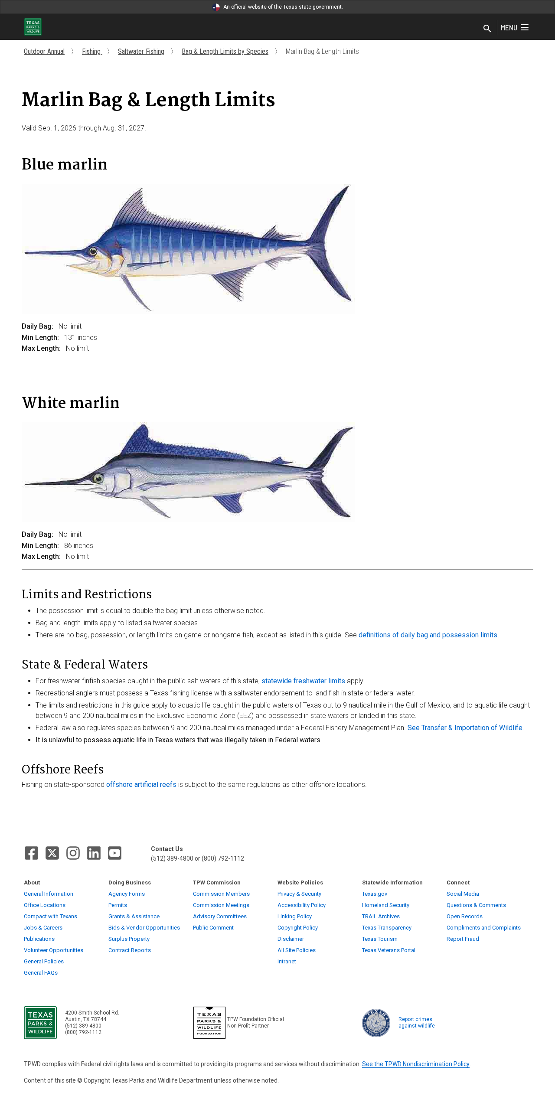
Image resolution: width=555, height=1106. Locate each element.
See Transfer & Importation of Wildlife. (466, 728)
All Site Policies (297, 950)
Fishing (92, 51)
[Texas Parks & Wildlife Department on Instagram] (73, 853)
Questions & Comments (476, 905)
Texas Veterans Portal (388, 950)
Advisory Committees (220, 916)
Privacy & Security (299, 894)
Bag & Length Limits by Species (225, 51)
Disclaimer (291, 939)
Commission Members (221, 894)
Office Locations (44, 905)
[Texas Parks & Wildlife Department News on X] (52, 853)
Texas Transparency (386, 927)
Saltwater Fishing (141, 51)
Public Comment (213, 927)
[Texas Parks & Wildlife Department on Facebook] (31, 853)
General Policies (44, 961)
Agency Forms (126, 894)
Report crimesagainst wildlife (416, 1022)
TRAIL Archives (381, 916)
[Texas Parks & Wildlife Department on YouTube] (114, 853)
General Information (48, 894)
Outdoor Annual (44, 51)
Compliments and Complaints (484, 927)
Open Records (465, 916)
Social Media (463, 894)
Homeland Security (385, 905)
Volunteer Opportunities (53, 950)
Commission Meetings (221, 905)
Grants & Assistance (134, 916)
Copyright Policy (298, 927)
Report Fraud (463, 939)
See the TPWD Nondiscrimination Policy (416, 1063)
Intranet (287, 961)
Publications (39, 939)
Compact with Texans (50, 916)
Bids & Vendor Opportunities (144, 927)
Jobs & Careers (43, 927)
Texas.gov (374, 894)
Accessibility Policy (302, 905)
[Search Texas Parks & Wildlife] (487, 29)
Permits (117, 905)
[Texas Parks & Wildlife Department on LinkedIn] (93, 853)
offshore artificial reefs (141, 784)
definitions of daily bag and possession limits (428, 635)
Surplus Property (129, 939)
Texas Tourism (380, 939)
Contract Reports (129, 950)
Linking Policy (295, 916)
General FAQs (41, 972)
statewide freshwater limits (304, 681)
